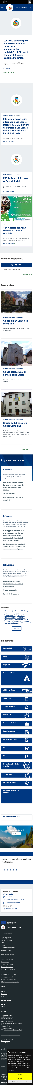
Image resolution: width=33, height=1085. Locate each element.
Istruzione (8, 565)
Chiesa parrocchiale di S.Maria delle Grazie (14, 373)
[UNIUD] (27, 748)
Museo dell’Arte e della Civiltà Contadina (15, 424)
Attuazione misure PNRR (11, 816)
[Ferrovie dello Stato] (27, 740)
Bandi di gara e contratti (7, 1039)
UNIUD (5, 747)
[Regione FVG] (27, 649)
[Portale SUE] (27, 715)
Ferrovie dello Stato (10, 739)
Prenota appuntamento (13, 903)
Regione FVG (7, 648)
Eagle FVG (6, 664)
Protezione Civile (9, 673)
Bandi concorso (5, 1041)
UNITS (5, 756)
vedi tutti (16, 628)
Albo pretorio (4, 1042)
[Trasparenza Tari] (27, 707)
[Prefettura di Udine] (27, 723)
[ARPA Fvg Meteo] (27, 691)
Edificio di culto (20, 317)
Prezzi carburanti (9, 731)
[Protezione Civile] (27, 678)
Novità (3, 987)
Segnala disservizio (11, 908)
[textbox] (13, 870)
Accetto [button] (20, 1074)
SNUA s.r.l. (7, 698)
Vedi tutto (26, 274)
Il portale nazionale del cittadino (11, 765)
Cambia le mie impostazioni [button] (19, 1082)
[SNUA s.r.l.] (27, 699)
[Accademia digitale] (27, 783)
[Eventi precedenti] (3, 265)
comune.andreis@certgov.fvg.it (13, 1030)
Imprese (7, 516)
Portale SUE (7, 714)
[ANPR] (27, 657)
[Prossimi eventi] (30, 265)
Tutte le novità (9, 73)
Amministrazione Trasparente (10, 1035)
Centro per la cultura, (9, 317)
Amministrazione (6, 933)
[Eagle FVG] (27, 665)
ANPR (5, 656)
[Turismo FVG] (27, 775)
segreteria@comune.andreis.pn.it (13, 1023)
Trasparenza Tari (9, 706)
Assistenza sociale (8, 174)
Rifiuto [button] (20, 1078)
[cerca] (30, 8)
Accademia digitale (9, 782)
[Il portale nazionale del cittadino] (27, 766)
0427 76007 (15, 900)
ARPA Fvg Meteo (9, 690)
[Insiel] (4, 1082)
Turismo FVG (7, 774)
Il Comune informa (8, 115)
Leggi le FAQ (9, 894)
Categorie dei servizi (7, 955)
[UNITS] (27, 756)
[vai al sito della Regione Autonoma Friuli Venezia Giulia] (4, 2)
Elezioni (7, 469)
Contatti (3, 1011)
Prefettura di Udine (10, 723)
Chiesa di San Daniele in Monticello (15, 322)
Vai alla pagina (8, 141)
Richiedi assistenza (11, 897)
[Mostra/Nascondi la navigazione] (2, 7)
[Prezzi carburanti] (27, 732)
